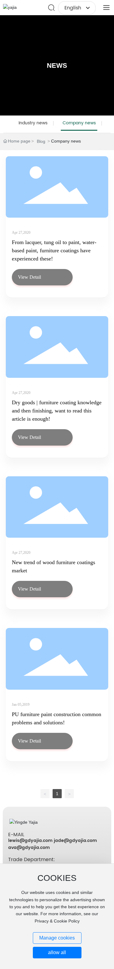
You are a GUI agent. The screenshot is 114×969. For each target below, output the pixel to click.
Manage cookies (57, 937)
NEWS (57, 65)
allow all (57, 952)
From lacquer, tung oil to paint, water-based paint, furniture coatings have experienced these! (54, 250)
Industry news (33, 122)
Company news (79, 122)
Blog (41, 141)
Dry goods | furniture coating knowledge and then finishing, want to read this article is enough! (57, 410)
